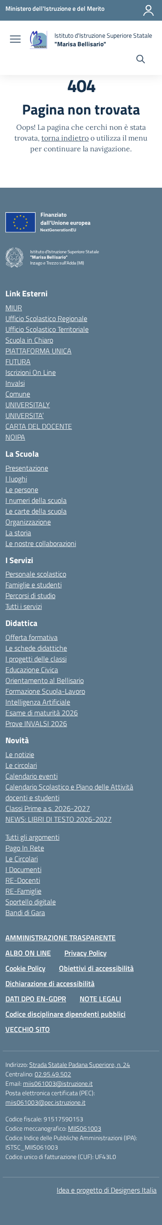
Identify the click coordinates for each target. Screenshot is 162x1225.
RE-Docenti (22, 880)
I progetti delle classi (36, 658)
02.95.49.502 (53, 1074)
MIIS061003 (84, 1128)
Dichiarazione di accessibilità (49, 983)
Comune (17, 393)
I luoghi (16, 478)
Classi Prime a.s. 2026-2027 (47, 808)
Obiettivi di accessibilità (96, 968)
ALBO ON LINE (28, 952)
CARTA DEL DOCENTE (38, 426)
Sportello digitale (30, 901)
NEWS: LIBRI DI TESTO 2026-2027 (58, 819)
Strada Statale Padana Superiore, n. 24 (79, 1064)
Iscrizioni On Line (30, 372)
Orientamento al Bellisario (44, 680)
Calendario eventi (31, 776)
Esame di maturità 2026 (41, 712)
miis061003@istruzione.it (58, 1083)
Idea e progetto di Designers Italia (107, 1190)
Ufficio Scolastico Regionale (46, 318)
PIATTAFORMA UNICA (38, 350)
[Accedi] (148, 10)
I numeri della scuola (36, 500)
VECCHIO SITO (27, 1029)
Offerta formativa (31, 637)
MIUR (13, 307)
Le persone (21, 489)
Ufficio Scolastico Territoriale (47, 329)
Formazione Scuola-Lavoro (45, 691)
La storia (18, 532)
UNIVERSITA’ (24, 415)
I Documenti (23, 869)
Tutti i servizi (23, 606)
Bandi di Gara (25, 912)
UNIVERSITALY (27, 404)
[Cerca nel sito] (141, 60)
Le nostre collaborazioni (40, 543)
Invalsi (15, 383)
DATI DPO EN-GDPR (35, 998)
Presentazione (26, 468)
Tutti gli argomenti (32, 837)
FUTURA (18, 361)
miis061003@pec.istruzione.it (45, 1102)
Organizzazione (28, 521)
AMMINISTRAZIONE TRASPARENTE (60, 937)
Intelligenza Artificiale (37, 701)
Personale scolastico (35, 573)
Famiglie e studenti (33, 584)
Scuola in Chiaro (29, 340)
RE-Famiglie (23, 891)
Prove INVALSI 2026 (36, 723)
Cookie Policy (25, 968)
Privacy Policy (85, 952)
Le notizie (19, 754)
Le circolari (21, 765)
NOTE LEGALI (100, 998)
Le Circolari (21, 858)
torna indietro (65, 137)
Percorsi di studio (30, 595)
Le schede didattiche (36, 648)
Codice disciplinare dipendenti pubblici (65, 1014)
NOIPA (15, 437)
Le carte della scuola (36, 511)
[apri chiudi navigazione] (15, 40)
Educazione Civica (31, 669)
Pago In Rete (24, 847)
